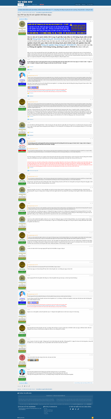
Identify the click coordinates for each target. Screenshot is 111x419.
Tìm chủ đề (25, 6)
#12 (92, 246)
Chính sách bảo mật (48, 411)
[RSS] (92, 418)
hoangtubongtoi (21, 16)
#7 (92, 173)
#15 (92, 291)
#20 (92, 369)
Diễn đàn (21, 4)
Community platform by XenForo (29, 408)
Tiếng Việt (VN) (21, 417)
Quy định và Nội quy (48, 409)
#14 (92, 275)
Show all (31, 66)
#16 (92, 309)
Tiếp (25, 18)
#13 (92, 262)
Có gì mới (27, 4)
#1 (92, 21)
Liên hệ (45, 408)
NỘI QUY (42, 4)
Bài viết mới (20, 6)
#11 (92, 232)
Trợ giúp (46, 412)
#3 (92, 73)
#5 (92, 122)
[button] (30, 4)
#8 (92, 187)
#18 (92, 339)
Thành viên (34, 4)
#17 (92, 325)
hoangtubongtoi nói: (32, 75)
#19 (92, 355)
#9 (92, 203)
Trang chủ (46, 413)
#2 (92, 59)
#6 (92, 138)
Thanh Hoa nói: (31, 141)
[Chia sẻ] (90, 21)
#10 (92, 216)
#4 (92, 99)
